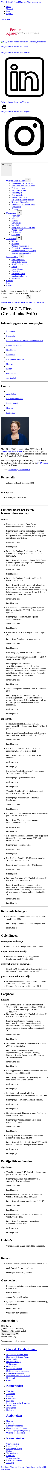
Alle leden (10, 1394)
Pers (8, 11)
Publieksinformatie (14, 1369)
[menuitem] (15, 181)
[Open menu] (27, 180)
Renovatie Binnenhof (15, 1373)
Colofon (9, 1380)
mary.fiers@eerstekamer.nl (19, 470)
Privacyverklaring (17, 1467)
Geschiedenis (11, 1366)
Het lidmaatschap (13, 1361)
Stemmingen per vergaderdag (18, 1430)
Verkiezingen (11, 1364)
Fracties (9, 1396)
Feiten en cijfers (12, 1359)
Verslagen (10, 1463)
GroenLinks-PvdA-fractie (11, 451)
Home (8, 6)
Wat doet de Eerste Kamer (17, 1354)
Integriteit (10, 1401)
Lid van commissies (14, 398)
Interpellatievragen (14, 1446)
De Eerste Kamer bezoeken (17, 1371)
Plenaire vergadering (14, 1426)
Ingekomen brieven (14, 1460)
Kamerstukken (16, 1438)
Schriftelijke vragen (14, 1448)
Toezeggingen (12, 1453)
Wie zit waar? (12, 1405)
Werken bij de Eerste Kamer (18, 1376)
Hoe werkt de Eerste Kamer (17, 1357)
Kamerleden (14, 1385)
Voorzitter (10, 1391)
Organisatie (11, 1378)
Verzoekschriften (13, 1458)
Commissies (11, 1398)
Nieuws (9, 1421)
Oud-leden (10, 1410)
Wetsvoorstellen (12, 1444)
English (9, 13)
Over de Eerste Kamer (21, 1349)
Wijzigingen (11, 1408)
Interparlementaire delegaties (18, 1403)
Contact (9, 9)
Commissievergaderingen (16, 1428)
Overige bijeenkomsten (15, 1433)
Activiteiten (11, 394)
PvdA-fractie (42, 463)
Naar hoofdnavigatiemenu (30, 2)
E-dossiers (10, 1455)
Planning (10, 1423)
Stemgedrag (11, 413)
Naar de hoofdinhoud (10, 2)
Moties (9, 1451)
